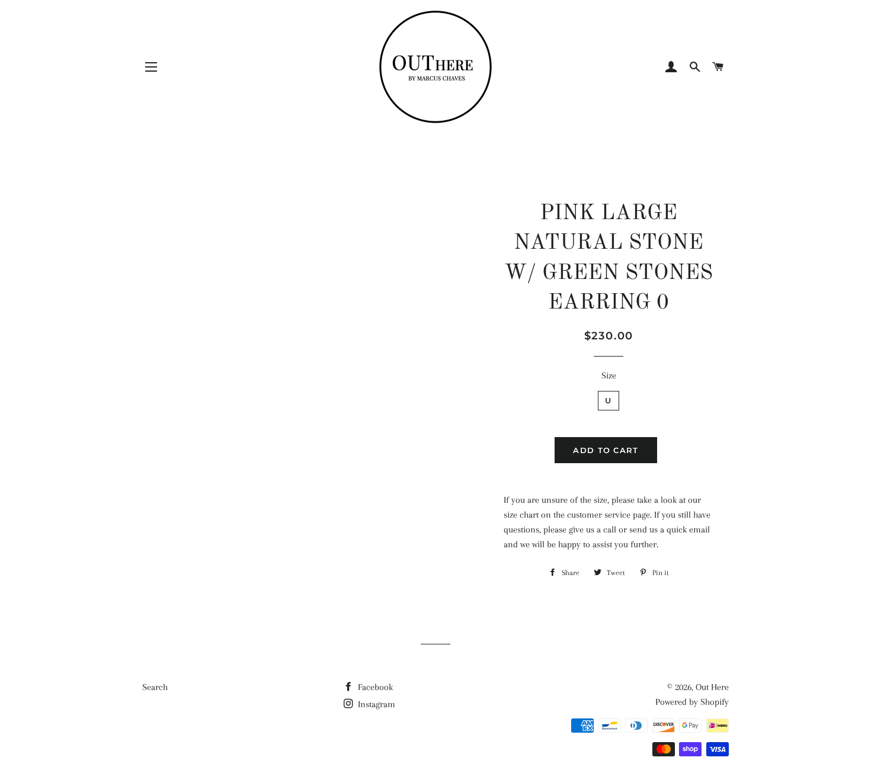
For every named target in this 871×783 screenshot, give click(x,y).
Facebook (374, 687)
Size (608, 375)
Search (155, 687)
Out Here (712, 687)
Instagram (375, 704)
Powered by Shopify (692, 702)
